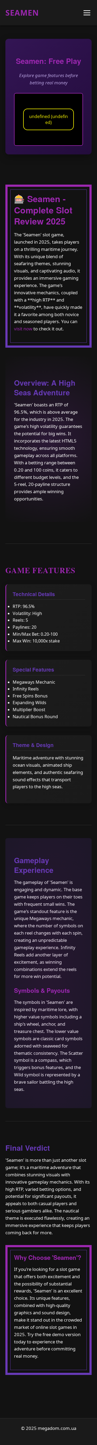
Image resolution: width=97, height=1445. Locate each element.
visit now (23, 329)
